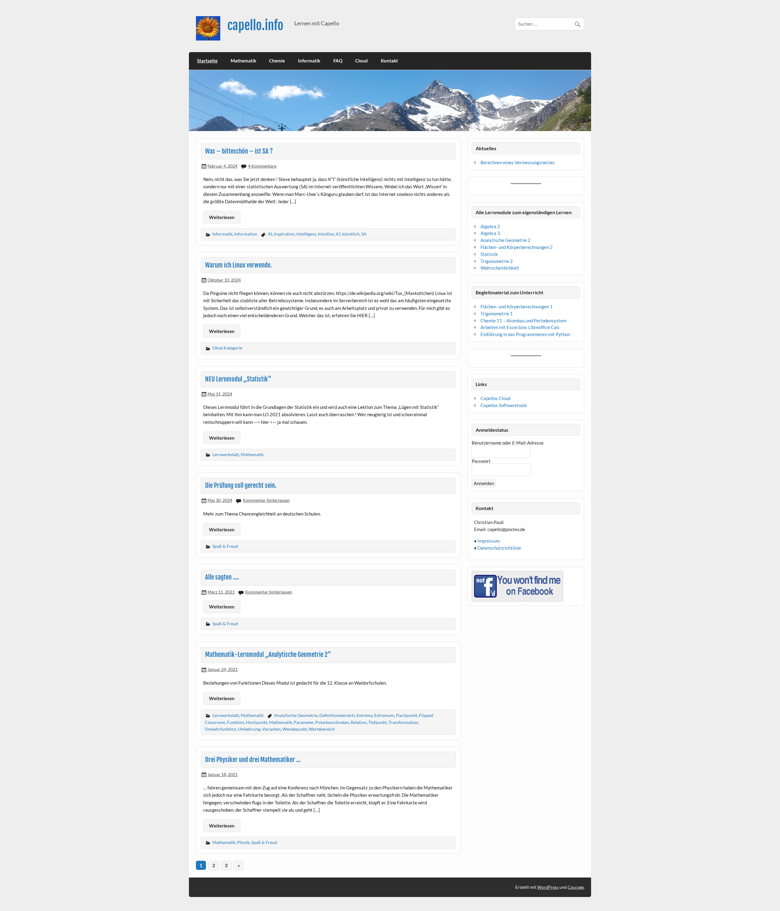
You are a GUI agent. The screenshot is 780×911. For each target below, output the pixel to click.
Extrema (364, 715)
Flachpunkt (406, 715)
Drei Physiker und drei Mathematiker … (253, 760)
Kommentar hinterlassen (266, 500)
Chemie (277, 60)
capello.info (255, 25)
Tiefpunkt (377, 722)
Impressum (488, 541)
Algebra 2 (490, 226)
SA (364, 233)
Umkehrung (249, 729)
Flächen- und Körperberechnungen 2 (516, 247)
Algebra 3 (490, 233)
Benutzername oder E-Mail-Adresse (508, 442)
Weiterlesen (222, 217)
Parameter (304, 722)
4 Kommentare (262, 165)
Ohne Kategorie (227, 347)
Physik (243, 842)
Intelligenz (306, 233)
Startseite (207, 60)
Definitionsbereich (337, 715)
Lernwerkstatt (225, 454)
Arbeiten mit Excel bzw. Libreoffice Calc (520, 327)
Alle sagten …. (222, 577)
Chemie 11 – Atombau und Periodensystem (523, 320)
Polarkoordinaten (332, 722)
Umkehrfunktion (220, 729)
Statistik (489, 254)
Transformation (403, 722)
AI (270, 233)
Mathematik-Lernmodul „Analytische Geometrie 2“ (268, 654)
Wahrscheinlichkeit (499, 268)
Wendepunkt (294, 729)
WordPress (547, 887)
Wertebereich (322, 729)
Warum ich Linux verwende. (238, 265)
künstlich (351, 233)
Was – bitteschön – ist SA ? (239, 151)
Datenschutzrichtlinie (499, 548)
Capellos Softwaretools (503, 405)
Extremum (384, 715)
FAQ (337, 60)
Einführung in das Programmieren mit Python (525, 334)
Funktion (235, 722)
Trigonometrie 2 (496, 261)
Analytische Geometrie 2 (505, 240)
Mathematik (243, 60)
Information (245, 233)
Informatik (309, 60)
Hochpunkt (256, 722)
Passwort (481, 461)
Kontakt (389, 60)
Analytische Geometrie (295, 715)
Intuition (326, 233)
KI (338, 233)
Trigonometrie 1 (496, 313)
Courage (576, 887)
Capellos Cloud (495, 398)
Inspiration (284, 233)
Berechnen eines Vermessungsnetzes (517, 162)
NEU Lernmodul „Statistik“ (238, 379)
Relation (359, 722)
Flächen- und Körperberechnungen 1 (516, 306)
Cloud (361, 60)
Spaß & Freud (225, 546)
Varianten (271, 729)
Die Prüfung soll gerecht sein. (240, 485)
